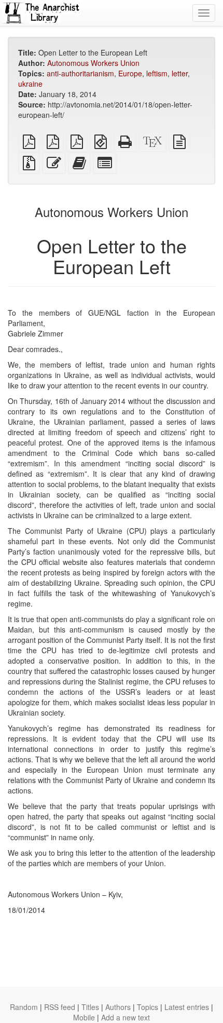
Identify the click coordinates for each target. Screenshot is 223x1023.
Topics (147, 1007)
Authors (118, 1007)
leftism (157, 73)
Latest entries (186, 1007)
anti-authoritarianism (80, 73)
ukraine (30, 83)
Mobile (84, 1017)
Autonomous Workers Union (93, 63)
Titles (90, 1007)
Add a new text (125, 1017)
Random (24, 1007)
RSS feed (59, 1007)
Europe (130, 73)
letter (180, 73)
